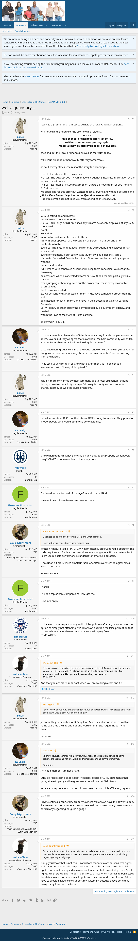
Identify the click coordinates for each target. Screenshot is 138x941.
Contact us (75, 931)
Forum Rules (31, 76)
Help (119, 931)
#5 (133, 412)
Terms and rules (91, 931)
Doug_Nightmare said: (54, 845)
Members (57, 25)
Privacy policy (108, 931)
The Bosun (20, 636)
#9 (133, 581)
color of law (20, 674)
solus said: (48, 750)
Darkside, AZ (31, 479)
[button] (46, 25)
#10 (132, 618)
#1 (133, 118)
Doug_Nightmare (20, 542)
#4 (133, 375)
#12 (132, 697)
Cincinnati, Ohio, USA (27, 686)
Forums (21, 25)
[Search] (133, 25)
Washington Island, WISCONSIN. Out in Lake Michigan (22, 559)
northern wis (31, 517)
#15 (132, 839)
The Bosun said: (50, 662)
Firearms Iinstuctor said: (55, 531)
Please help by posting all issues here (97, 46)
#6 (133, 449)
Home (7, 25)
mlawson (20, 467)
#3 (133, 329)
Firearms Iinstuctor (20, 505)
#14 (132, 796)
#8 (133, 525)
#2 (133, 210)
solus (6, 112)
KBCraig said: (49, 704)
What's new (37, 25)
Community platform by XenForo (69, 938)
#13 (132, 743)
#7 (133, 487)
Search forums (22, 31)
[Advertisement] (63, 92)
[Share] (129, 119)
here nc (33, 148)
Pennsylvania (31, 648)
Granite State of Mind (27, 359)
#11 (132, 656)
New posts (7, 31)
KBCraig (20, 347)
